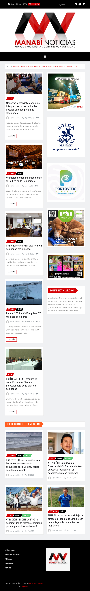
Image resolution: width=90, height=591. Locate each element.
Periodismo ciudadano (12, 554)
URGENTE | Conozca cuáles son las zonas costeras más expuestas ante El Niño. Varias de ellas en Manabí (23, 465)
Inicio (8, 66)
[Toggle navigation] (45, 56)
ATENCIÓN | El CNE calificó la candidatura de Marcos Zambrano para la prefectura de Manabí (24, 523)
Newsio (40, 583)
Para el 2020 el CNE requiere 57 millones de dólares (23, 315)
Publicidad (8, 559)
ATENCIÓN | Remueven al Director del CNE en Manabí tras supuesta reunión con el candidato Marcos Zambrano (65, 468)
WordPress (33, 583)
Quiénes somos (10, 550)
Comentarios (9, 563)
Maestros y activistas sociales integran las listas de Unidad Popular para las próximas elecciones (45, 66)
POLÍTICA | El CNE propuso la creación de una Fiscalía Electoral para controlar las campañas (21, 384)
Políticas (8, 567)
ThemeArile (25, 587)
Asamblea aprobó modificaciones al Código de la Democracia (24, 179)
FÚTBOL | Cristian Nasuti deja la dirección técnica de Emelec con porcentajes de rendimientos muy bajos (65, 520)
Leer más (11, 136)
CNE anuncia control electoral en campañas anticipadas (24, 247)
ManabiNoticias (15, 118)
